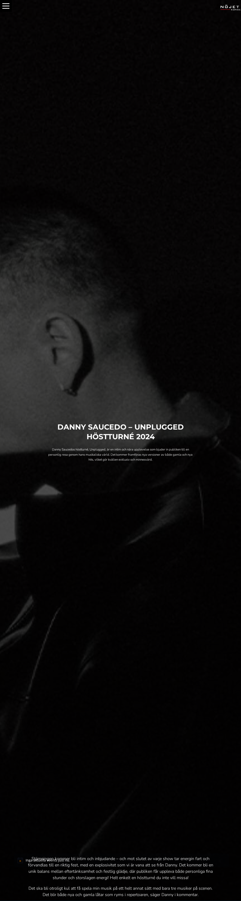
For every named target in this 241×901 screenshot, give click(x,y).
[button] (6, 6)
